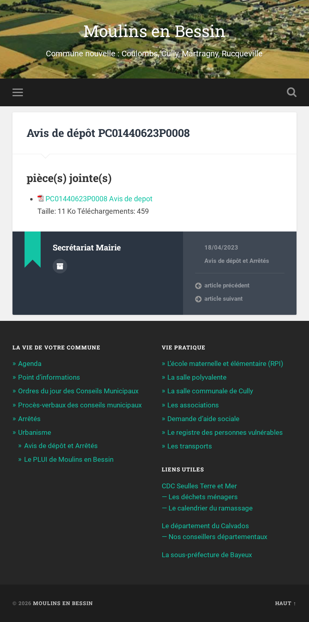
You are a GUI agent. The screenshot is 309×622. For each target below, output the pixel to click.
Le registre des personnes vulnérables (225, 432)
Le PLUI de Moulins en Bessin (68, 459)
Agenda (29, 364)
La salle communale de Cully (210, 391)
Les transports (189, 446)
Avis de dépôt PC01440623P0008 (108, 133)
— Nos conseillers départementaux (214, 537)
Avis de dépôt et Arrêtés (236, 261)
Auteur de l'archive (60, 266)
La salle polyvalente (197, 377)
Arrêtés (29, 419)
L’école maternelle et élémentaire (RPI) (225, 364)
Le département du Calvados (205, 526)
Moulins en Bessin (154, 30)
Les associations (193, 405)
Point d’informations (49, 377)
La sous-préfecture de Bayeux (207, 555)
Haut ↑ (286, 603)
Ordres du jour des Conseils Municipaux (78, 391)
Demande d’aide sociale (203, 419)
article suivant (223, 298)
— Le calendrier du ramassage (207, 508)
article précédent (226, 285)
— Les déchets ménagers (200, 497)
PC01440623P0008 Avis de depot (98, 198)
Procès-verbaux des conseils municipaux (80, 405)
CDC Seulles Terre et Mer (199, 486)
